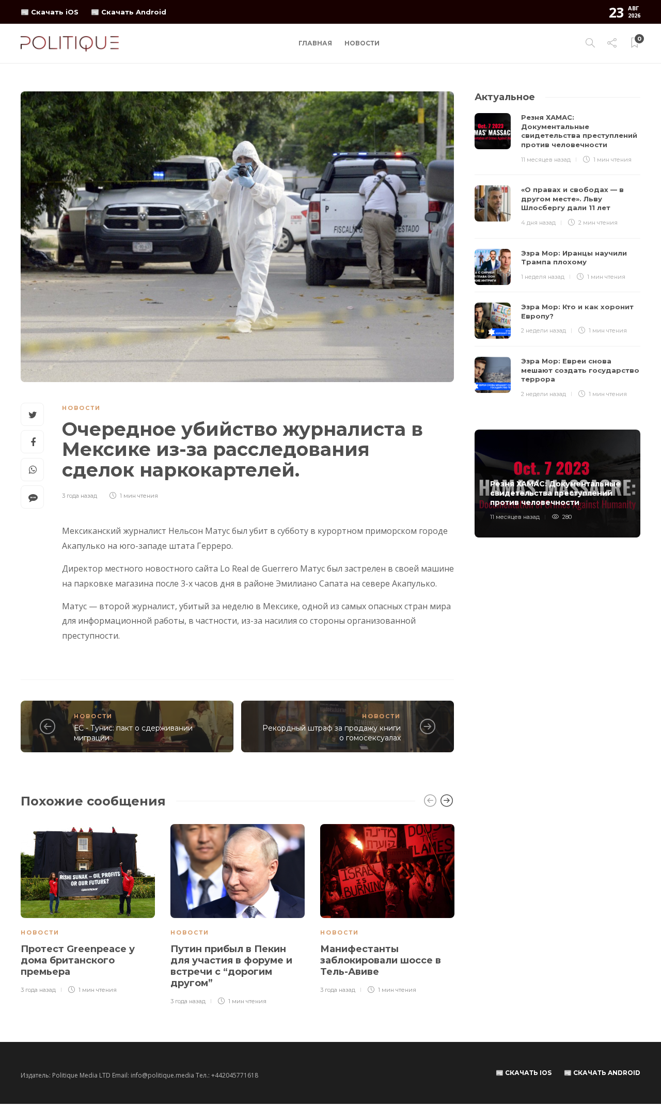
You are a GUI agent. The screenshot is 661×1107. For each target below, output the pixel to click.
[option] (88, 910)
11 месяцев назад (546, 159)
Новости (362, 43)
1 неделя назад (542, 276)
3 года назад (79, 495)
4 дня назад (538, 222)
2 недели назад (543, 330)
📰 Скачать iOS (49, 12)
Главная (315, 43)
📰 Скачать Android (128, 12)
